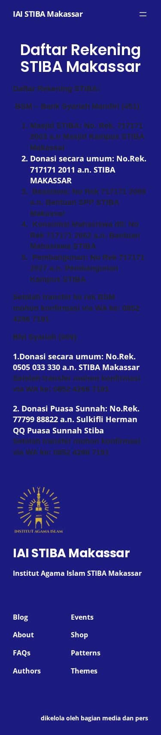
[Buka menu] (143, 14)
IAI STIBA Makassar (47, 14)
